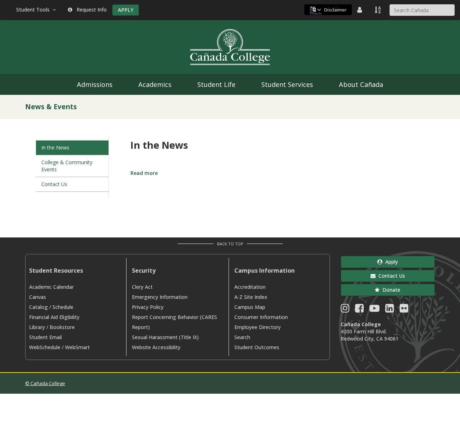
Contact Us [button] (390, 275)
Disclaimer (335, 9)
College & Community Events (66, 166)
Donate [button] (390, 289)
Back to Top (230, 243)
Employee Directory (257, 327)
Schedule (62, 307)
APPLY (125, 9)
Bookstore (62, 327)
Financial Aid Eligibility (54, 317)
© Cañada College (45, 383)
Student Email (45, 337)
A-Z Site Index (250, 296)
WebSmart (77, 347)
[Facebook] (359, 309)
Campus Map (249, 307)
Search (242, 337)
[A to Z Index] (378, 9)
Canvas (37, 296)
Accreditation (250, 286)
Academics (154, 84)
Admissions (94, 84)
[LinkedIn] (389, 309)
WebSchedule (44, 347)
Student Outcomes (256, 347)
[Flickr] (404, 309)
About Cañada (361, 84)
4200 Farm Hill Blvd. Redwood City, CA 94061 (370, 335)
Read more (144, 173)
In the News (55, 147)
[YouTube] (374, 309)
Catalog (38, 307)
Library (37, 327)
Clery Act (142, 286)
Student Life (216, 84)
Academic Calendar (51, 286)
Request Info (90, 9)
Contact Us (54, 184)
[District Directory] (360, 9)
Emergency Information (160, 296)
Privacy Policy (148, 307)
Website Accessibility (156, 347)
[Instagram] (345, 309)
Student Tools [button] (34, 9)
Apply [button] (390, 261)
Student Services (287, 84)
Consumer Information (261, 317)
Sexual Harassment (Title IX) (165, 337)
